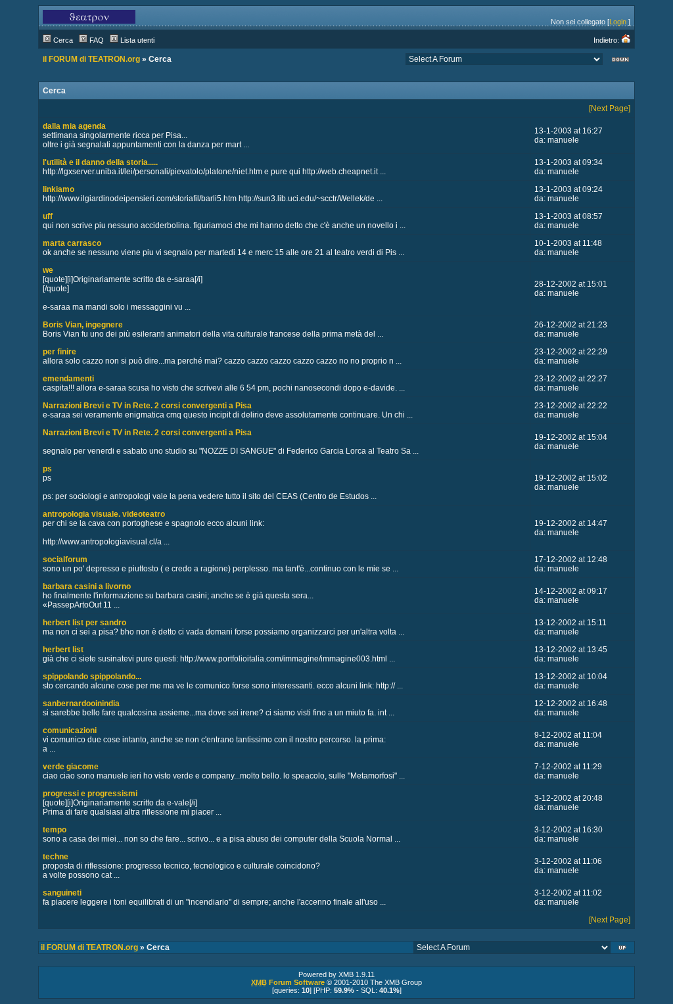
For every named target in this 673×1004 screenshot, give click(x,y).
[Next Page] (609, 108)
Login (617, 22)
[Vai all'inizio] (623, 949)
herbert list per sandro (84, 622)
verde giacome (71, 766)
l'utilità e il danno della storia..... (100, 162)
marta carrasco (72, 243)
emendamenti (68, 378)
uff (48, 216)
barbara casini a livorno (87, 586)
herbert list (63, 649)
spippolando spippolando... (92, 676)
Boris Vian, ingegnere (83, 324)
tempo (54, 829)
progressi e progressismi (90, 793)
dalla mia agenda (74, 126)
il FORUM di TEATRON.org (91, 59)
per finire (59, 351)
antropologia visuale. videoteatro (104, 514)
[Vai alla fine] (620, 60)
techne (55, 856)
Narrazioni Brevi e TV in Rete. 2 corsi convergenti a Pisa (147, 405)
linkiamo (58, 189)
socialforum (65, 559)
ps (47, 468)
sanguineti (62, 892)
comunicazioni (70, 730)
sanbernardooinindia (81, 703)
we (48, 270)
